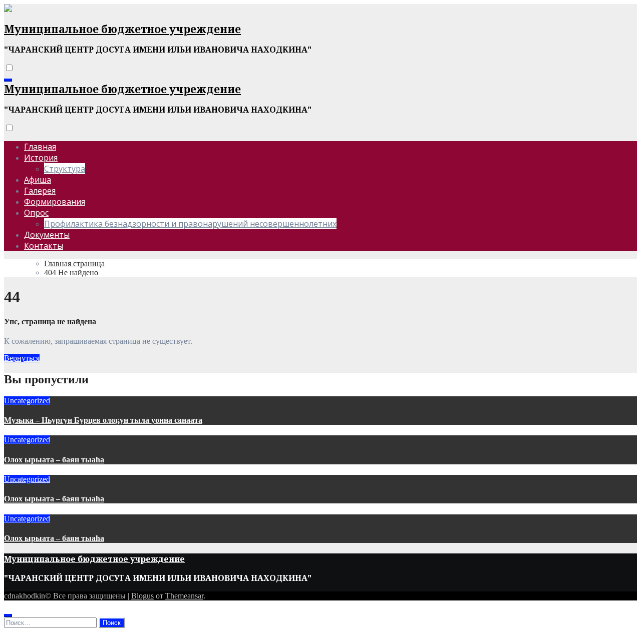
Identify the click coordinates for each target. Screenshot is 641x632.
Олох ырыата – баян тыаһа (54, 459)
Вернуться (22, 358)
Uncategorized (27, 400)
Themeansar (184, 595)
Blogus (142, 595)
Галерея (40, 190)
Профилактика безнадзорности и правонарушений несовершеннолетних (190, 223)
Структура (64, 168)
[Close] (8, 615)
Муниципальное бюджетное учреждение (122, 29)
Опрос (36, 212)
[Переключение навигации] (8, 80)
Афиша (37, 179)
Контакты (43, 245)
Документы (47, 234)
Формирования (54, 201)
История (41, 157)
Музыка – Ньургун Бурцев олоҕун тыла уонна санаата (103, 420)
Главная (40, 146)
